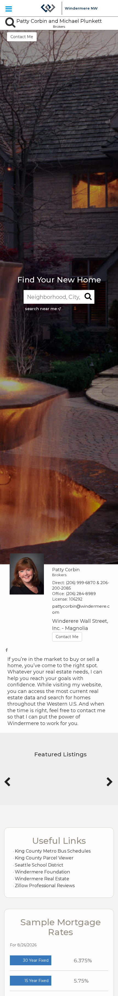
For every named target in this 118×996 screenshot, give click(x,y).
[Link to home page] (48, 8)
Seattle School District (39, 865)
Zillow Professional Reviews (45, 885)
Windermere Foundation (42, 872)
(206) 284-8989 (81, 593)
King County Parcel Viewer (44, 858)
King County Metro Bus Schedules (53, 851)
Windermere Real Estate (42, 878)
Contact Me (21, 36)
